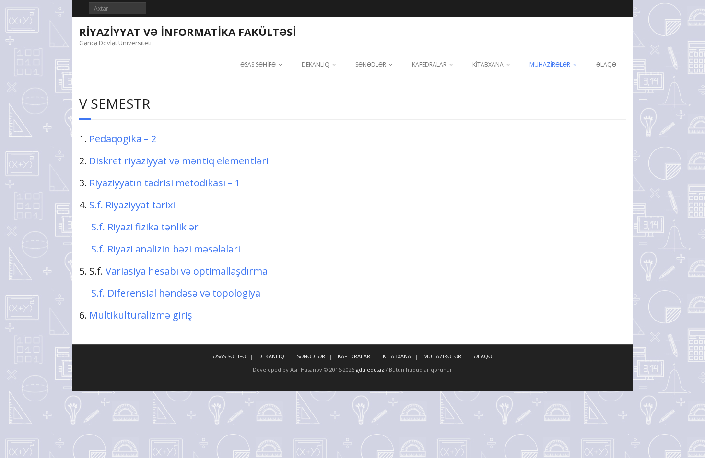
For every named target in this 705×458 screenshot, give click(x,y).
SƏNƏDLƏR (370, 64)
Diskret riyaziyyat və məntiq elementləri (179, 160)
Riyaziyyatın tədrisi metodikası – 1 (164, 182)
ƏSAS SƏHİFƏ (258, 64)
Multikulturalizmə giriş (140, 315)
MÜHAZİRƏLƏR (549, 64)
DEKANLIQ (315, 64)
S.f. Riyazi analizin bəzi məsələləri (165, 248)
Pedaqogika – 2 (122, 138)
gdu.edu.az (369, 369)
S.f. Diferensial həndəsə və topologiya (175, 292)
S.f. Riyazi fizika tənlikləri (146, 226)
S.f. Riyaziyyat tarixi (132, 204)
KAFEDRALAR (429, 64)
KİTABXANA (488, 64)
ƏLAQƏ (606, 64)
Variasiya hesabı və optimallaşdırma (185, 270)
